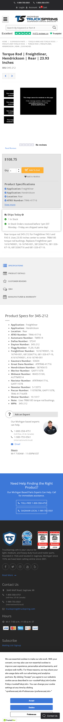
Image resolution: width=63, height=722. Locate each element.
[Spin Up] (18, 169)
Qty (7, 170)
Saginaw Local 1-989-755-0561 (34, 510)
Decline (31, 708)
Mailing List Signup (11, 645)
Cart (44, 7)
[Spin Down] (18, 172)
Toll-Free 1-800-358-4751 (34, 503)
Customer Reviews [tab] (17, 281)
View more (10, 204)
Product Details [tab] (16, 273)
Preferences (31, 714)
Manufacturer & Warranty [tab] (22, 296)
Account (33, 7)
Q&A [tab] (10, 289)
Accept (31, 701)
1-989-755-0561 (23, 2)
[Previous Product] (5, 76)
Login (21, 7)
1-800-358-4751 (42, 2)
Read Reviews (10, 148)
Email (17, 444)
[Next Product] (12, 76)
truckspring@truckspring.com (20, 608)
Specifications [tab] (15, 265)
